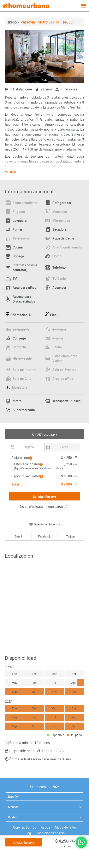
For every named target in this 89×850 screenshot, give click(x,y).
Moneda (13, 807)
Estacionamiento (25, 202)
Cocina (18, 247)
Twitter (70, 536)
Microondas (61, 220)
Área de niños (62, 378)
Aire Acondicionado (67, 247)
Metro (17, 401)
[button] (30, 458)
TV (15, 278)
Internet (25, 267)
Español (13, 796)
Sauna (57, 347)
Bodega (18, 256)
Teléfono (59, 267)
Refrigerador (61, 202)
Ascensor (59, 287)
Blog (27, 833)
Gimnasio (59, 329)
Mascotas (59, 211)
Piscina (57, 338)
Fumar (17, 229)
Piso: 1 (55, 315)
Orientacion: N (20, 315)
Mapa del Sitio (65, 827)
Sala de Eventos (64, 369)
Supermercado (24, 410)
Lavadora (20, 220)
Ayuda (45, 827)
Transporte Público (66, 401)
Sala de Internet (24, 369)
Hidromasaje (22, 358)
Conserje (19, 338)
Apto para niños (24, 287)
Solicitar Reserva (23, 842)
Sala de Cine (22, 378)
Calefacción (21, 238)
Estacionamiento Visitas (64, 358)
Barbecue (20, 347)
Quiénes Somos (24, 827)
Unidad (12, 817)
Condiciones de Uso (50, 833)
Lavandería (21, 329)
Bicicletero (20, 387)
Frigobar (19, 211)
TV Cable (59, 278)
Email (18, 536)
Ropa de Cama (63, 238)
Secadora (59, 229)
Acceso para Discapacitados (24, 299)
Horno (56, 256)
